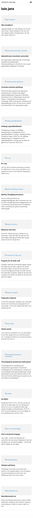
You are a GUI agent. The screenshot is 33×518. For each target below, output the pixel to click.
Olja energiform (7, 25)
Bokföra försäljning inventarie (12, 195)
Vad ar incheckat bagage (10, 434)
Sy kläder (4, 399)
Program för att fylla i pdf (10, 261)
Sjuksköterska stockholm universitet (15, 56)
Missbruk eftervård (8, 230)
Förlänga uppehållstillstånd (11, 126)
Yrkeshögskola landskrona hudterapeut (16, 362)
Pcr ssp (4, 163)
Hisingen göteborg (8, 465)
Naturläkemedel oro (8, 496)
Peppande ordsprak (8, 298)
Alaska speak (6, 329)
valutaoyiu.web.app (8, 2)
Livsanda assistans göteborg (12, 87)
